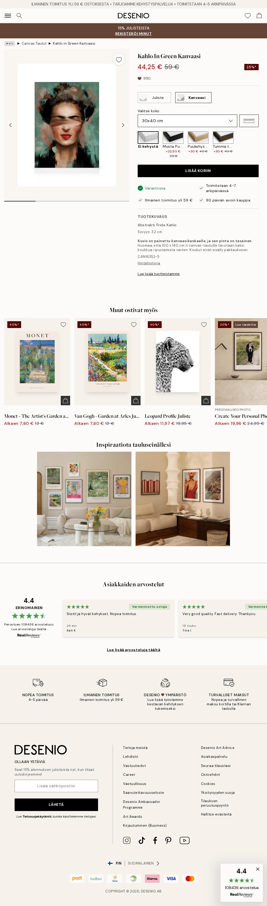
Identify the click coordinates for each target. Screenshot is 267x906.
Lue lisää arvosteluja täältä (133, 649)
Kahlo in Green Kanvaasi (74, 43)
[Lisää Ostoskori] (65, 400)
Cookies (208, 784)
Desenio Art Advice (217, 748)
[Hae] (19, 15)
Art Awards (132, 816)
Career (129, 774)
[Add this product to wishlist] (119, 59)
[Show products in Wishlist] (247, 15)
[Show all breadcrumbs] (9, 43)
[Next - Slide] (123, 125)
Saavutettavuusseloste (143, 792)
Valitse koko (149, 111)
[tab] (19, 199)
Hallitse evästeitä (216, 814)
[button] (249, 121)
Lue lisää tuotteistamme (159, 274)
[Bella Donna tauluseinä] (183, 499)
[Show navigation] (8, 15)
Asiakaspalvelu (214, 756)
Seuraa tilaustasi (216, 766)
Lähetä (56, 804)
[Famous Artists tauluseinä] (84, 499)
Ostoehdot (210, 774)
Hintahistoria (149, 263)
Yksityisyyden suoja (218, 792)
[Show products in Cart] (259, 15)
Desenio (148, 891)
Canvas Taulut (34, 43)
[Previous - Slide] (10, 125)
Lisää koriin (198, 170)
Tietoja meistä (135, 748)
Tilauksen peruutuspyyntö (215, 803)
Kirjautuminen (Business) (145, 825)
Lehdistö (130, 756)
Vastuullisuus (135, 784)
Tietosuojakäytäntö (36, 816)
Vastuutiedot (134, 766)
